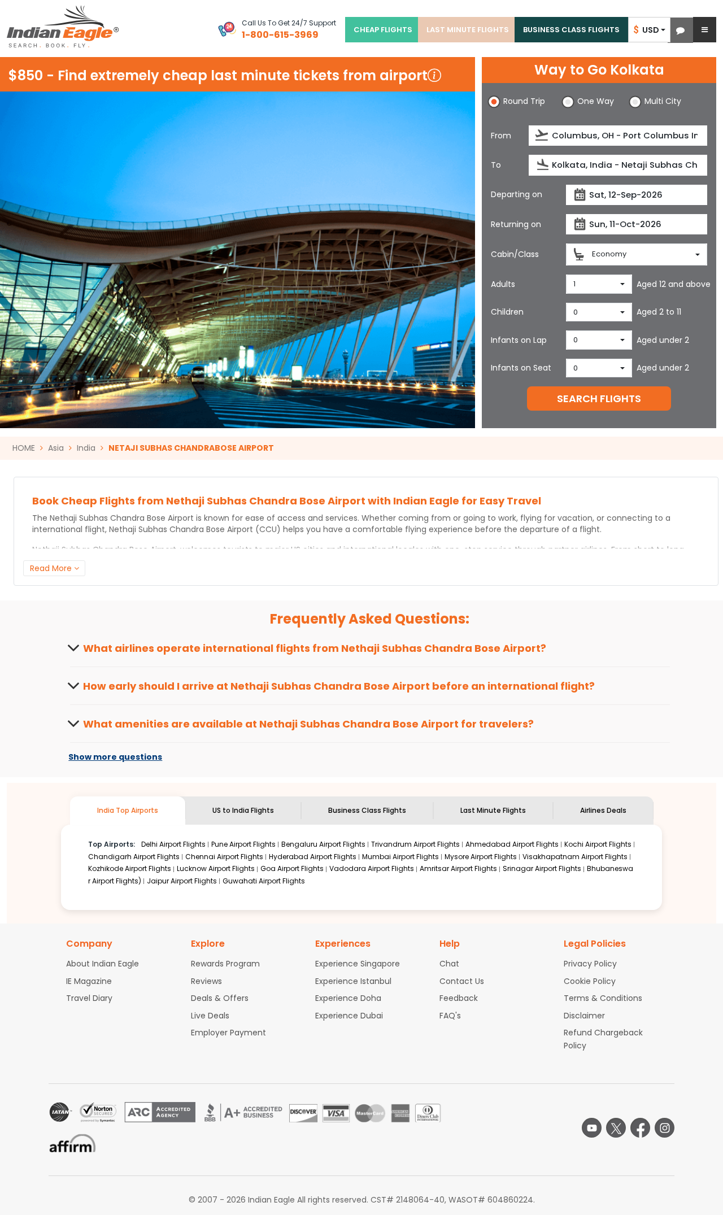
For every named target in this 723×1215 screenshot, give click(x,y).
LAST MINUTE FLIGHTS (467, 29)
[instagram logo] (664, 1128)
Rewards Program (225, 963)
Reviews (206, 981)
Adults (503, 284)
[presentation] (542, 135)
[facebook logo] (640, 1128)
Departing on (516, 194)
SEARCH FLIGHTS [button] (599, 398)
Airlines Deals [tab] (603, 810)
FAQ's (450, 1015)
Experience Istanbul (353, 981)
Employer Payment (228, 1032)
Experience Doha (348, 998)
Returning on (516, 224)
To (496, 165)
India (86, 448)
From (501, 135)
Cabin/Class (515, 254)
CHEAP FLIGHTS (383, 29)
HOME (23, 448)
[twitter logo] (616, 1128)
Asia (56, 448)
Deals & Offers (220, 998)
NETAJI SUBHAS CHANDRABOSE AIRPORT (191, 448)
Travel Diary (89, 998)
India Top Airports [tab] (127, 810)
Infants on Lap (519, 340)
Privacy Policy (590, 963)
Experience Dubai (349, 1015)
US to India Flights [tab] (243, 810)
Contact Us (461, 981)
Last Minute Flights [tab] (493, 810)
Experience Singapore (357, 963)
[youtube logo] (592, 1128)
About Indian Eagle (102, 963)
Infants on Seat (521, 367)
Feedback (458, 998)
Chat (449, 963)
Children (507, 311)
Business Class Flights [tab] (367, 810)
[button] (680, 30)
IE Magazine (89, 981)
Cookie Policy (590, 981)
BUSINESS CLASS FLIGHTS (571, 29)
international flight (68, 529)
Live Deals (210, 1015)
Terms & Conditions (603, 998)
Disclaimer (584, 1015)
